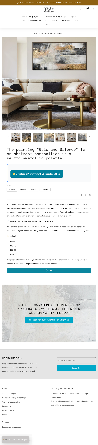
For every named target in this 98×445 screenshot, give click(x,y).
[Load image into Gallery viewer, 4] (49, 137)
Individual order (69, 20)
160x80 (33, 190)
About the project (30, 16)
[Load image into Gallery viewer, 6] (71, 137)
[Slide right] (90, 137)
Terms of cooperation (30, 20)
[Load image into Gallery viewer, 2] (27, 137)
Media (49, 24)
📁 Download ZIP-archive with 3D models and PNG (36, 174)
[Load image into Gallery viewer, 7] (82, 137)
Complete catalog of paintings (59, 16)
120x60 (12, 190)
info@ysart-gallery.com (11, 427)
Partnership (51, 20)
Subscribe (76, 368)
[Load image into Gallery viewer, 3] (38, 137)
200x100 (45, 190)
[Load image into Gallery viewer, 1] (15, 137)
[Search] (93, 9)
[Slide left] (8, 137)
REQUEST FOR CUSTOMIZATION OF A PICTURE (49, 320)
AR (51, 270)
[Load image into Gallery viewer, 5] (60, 137)
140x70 (23, 190)
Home (36, 33)
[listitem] (49, 2)
